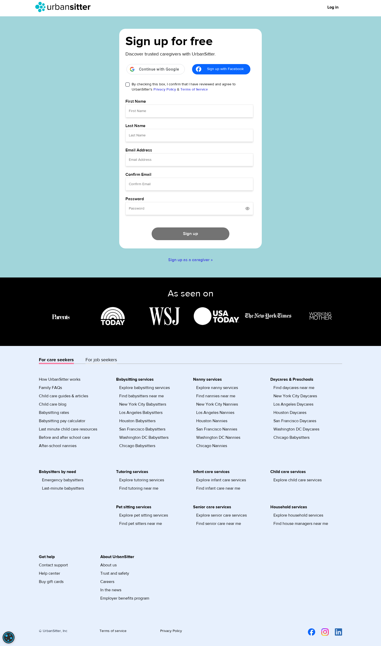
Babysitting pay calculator (62, 420)
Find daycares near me (293, 387)
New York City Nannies (217, 404)
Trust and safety (114, 573)
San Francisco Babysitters (142, 429)
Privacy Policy (164, 89)
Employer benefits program (124, 598)
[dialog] (9, 637)
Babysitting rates (54, 412)
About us (108, 565)
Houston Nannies (211, 420)
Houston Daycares (289, 412)
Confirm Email (138, 174)
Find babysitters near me (141, 396)
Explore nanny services (217, 387)
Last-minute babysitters (63, 488)
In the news (110, 590)
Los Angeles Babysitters (141, 412)
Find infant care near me (218, 488)
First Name (135, 101)
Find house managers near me (300, 523)
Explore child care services (297, 480)
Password (134, 199)
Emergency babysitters (62, 480)
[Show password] (247, 208)
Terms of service (113, 631)
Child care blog (52, 404)
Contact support (53, 565)
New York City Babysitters (142, 404)
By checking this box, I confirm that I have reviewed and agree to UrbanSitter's (184, 87)
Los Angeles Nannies (215, 412)
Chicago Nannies (211, 445)
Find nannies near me (215, 396)
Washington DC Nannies (218, 437)
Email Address (138, 150)
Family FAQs (50, 387)
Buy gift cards (51, 581)
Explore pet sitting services (143, 515)
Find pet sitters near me (140, 523)
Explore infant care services (221, 480)
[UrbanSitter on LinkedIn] (335, 632)
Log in (332, 7)
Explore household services (298, 515)
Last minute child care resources (68, 429)
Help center (49, 573)
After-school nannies (57, 445)
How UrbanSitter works (59, 379)
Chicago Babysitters (137, 445)
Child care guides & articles (63, 396)
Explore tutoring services (141, 480)
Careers (107, 581)
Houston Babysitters (137, 420)
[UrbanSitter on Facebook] (308, 632)
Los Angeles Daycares (293, 404)
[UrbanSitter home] (64, 7)
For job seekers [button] (101, 360)
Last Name (135, 125)
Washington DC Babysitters (143, 437)
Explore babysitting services (144, 387)
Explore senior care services (221, 515)
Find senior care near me (218, 523)
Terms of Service (194, 89)
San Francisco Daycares (294, 420)
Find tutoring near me (138, 488)
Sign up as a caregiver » (190, 259)
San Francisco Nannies (216, 429)
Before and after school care (64, 437)
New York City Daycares (295, 396)
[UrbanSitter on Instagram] (322, 632)
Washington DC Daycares (296, 429)
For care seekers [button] (56, 360)
